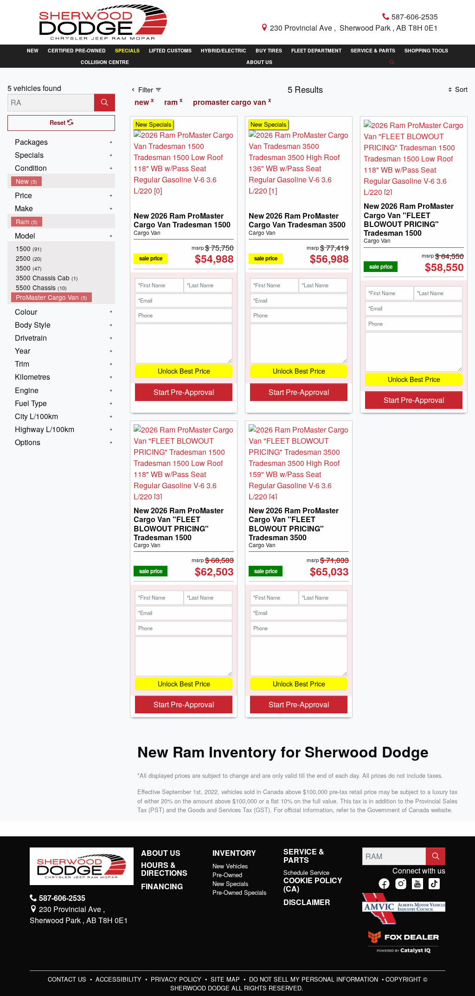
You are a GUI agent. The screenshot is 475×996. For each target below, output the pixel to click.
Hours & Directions (164, 869)
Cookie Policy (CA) (312, 884)
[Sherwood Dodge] (103, 21)
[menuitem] (63, 181)
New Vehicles (230, 865)
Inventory (234, 853)
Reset (58, 122)
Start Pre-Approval (184, 392)
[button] (33, 50)
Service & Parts (303, 855)
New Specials (230, 883)
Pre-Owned (227, 874)
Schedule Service (306, 872)
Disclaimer (306, 902)
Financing (162, 886)
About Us (160, 853)
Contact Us (68, 979)
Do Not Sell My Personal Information (314, 979)
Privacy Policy (177, 979)
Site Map (226, 979)
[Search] (104, 102)
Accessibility (119, 979)
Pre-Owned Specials (239, 892)
